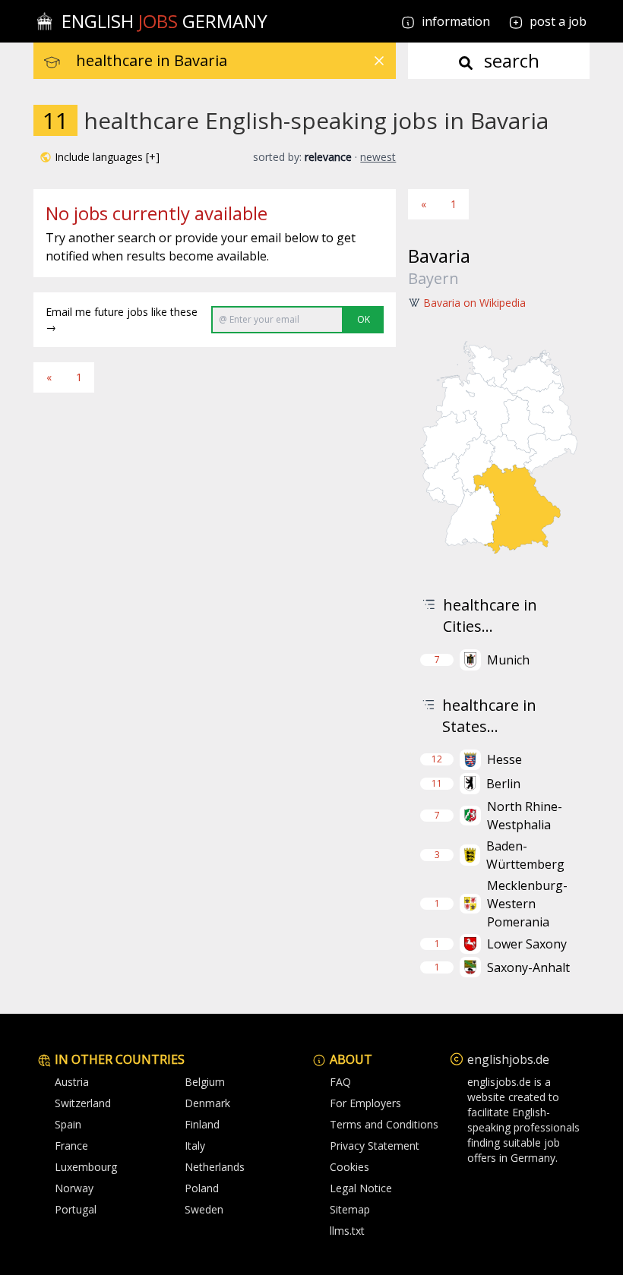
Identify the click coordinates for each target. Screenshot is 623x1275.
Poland (202, 1188)
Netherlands (215, 1167)
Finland (202, 1124)
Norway (74, 1188)
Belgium (205, 1082)
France (71, 1145)
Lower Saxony (527, 944)
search (509, 60)
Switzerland (83, 1103)
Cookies (349, 1167)
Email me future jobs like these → (122, 319)
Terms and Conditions (384, 1124)
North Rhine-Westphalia (524, 815)
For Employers (365, 1103)
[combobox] (236, 60)
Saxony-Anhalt (528, 967)
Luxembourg (86, 1167)
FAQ (340, 1082)
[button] (100, 157)
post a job (558, 21)
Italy (195, 1145)
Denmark (207, 1103)
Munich (508, 660)
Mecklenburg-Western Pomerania (527, 903)
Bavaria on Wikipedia (474, 302)
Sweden (204, 1209)
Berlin (503, 783)
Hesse (504, 759)
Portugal (75, 1209)
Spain (68, 1124)
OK (363, 319)
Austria (72, 1082)
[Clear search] (379, 60)
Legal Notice (361, 1188)
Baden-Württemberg (525, 855)
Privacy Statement (374, 1145)
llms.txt (347, 1230)
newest (378, 157)
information (454, 21)
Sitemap (350, 1209)
